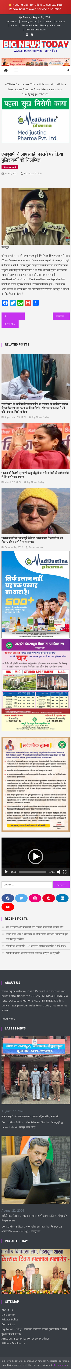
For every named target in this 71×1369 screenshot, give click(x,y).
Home (14, 25)
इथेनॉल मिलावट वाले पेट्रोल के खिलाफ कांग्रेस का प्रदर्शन (33, 953)
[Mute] (59, 872)
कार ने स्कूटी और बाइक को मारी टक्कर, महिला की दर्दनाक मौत (34, 927)
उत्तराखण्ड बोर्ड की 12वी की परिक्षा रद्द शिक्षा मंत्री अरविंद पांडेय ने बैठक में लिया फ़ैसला (63, 316)
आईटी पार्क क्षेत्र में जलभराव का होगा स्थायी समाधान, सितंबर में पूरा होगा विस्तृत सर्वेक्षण (37, 936)
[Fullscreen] (65, 872)
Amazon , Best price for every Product (25, 1338)
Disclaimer (46, 21)
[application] (36, 857)
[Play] (6, 872)
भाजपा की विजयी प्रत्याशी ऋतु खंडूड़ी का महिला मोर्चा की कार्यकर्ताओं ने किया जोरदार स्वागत (35, 474)
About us (61, 21)
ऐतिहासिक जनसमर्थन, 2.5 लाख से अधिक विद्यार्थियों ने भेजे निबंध (36, 946)
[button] (35, 856)
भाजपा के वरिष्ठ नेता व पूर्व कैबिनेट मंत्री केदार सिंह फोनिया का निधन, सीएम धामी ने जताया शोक (32, 540)
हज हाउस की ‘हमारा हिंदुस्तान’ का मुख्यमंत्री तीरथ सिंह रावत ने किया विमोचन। (13, 324)
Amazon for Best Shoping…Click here (41, 25)
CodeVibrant (60, 1365)
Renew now (17, 9)
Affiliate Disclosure (36, 29)
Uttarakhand (9, 167)
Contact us (11, 21)
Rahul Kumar (36, 547)
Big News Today (33, 173)
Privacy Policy (29, 21)
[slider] (32, 872)
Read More (8, 1018)
